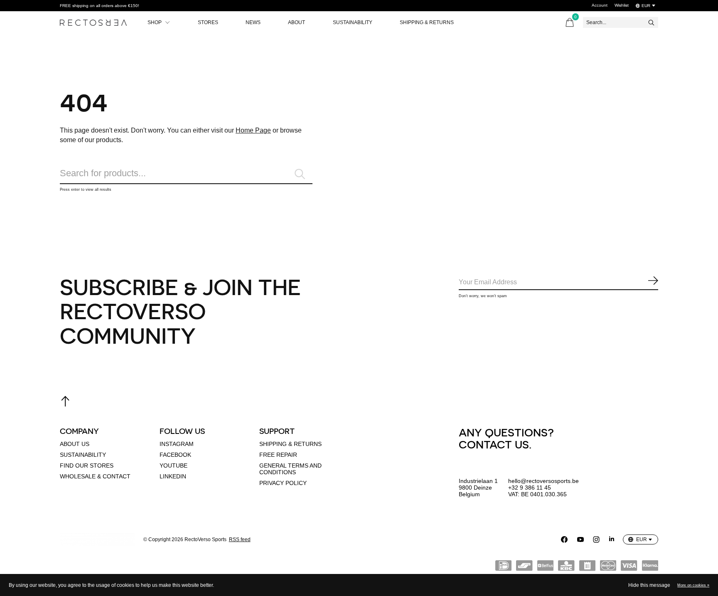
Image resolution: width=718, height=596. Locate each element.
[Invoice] (587, 567)
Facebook (175, 454)
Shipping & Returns (427, 22)
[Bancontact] (524, 567)
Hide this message (649, 585)
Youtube (173, 465)
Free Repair (278, 454)
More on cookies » (693, 585)
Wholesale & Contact (95, 476)
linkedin (173, 476)
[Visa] (629, 567)
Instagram (177, 444)
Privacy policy (283, 483)
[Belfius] (545, 567)
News (253, 22)
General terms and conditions (290, 468)
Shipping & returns (290, 444)
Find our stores (86, 465)
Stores (208, 22)
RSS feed (240, 539)
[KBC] (566, 567)
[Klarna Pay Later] (650, 567)
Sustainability (352, 22)
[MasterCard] (608, 567)
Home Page (253, 130)
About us (74, 444)
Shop (155, 22)
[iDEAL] (503, 567)
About (296, 22)
